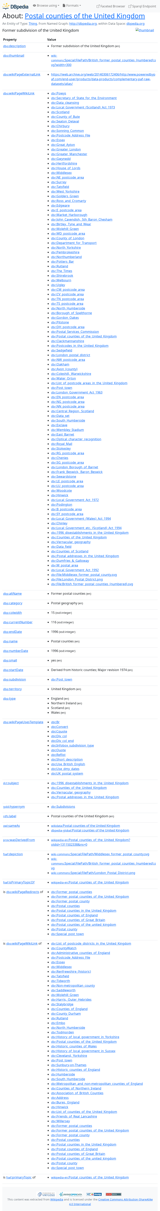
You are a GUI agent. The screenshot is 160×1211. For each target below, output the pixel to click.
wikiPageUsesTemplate (23, 722)
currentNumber (18, 622)
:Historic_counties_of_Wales (74, 1046)
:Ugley (58, 285)
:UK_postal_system (67, 773)
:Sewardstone (63, 476)
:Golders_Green (65, 196)
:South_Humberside (68, 420)
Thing (33, 23)
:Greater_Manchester (69, 154)
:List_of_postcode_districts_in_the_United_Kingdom (91, 943)
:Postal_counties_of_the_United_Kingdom (84, 336)
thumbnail (13, 55)
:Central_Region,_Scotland (72, 411)
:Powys (58, 93)
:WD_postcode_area (68, 233)
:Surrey (58, 182)
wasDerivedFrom (19, 840)
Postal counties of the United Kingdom (85, 15)
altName (12, 593)
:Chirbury (60, 126)
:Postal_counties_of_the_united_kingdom (83, 924)
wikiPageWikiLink (19, 93)
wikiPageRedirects (22, 892)
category (12, 603)
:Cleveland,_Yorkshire (69, 1055)
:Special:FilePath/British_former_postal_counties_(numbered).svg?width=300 (103, 60)
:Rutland (59, 266)
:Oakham (60, 364)
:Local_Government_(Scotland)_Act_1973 (83, 107)
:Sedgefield (61, 350)
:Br (55, 722)
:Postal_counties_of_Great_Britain (78, 920)
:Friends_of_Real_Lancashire (74, 1116)
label (9, 816)
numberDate (15, 651)
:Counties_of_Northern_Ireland (76, 1088)
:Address (60, 1098)
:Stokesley (61, 448)
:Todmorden (62, 1032)
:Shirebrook (62, 275)
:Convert (59, 727)
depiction (13, 854)
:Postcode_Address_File (70, 135)
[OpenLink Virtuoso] (46, 1194)
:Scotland (60, 112)
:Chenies (59, 458)
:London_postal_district (70, 355)
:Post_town (61, 388)
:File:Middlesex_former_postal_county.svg (84, 574)
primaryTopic (19, 1177)
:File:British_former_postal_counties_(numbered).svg (92, 584)
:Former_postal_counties (71, 892)
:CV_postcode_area (67, 294)
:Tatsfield (60, 187)
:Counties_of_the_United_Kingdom (79, 537)
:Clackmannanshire (67, 341)
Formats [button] (72, 5)
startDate (13, 670)
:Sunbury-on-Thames (68, 1065)
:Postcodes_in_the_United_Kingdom (79, 345)
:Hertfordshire (64, 163)
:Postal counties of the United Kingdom (85, 825)
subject (11, 783)
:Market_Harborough (69, 215)
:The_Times (61, 271)
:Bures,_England (65, 1102)
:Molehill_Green (65, 229)
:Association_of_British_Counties (77, 1093)
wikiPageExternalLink (21, 74)
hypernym (14, 806)
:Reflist (58, 755)
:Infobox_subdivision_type (72, 745)
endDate (12, 632)
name (10, 641)
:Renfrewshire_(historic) (71, 971)
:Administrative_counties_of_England (80, 953)
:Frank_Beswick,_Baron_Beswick (77, 472)
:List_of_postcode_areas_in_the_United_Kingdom (89, 383)
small (10, 660)
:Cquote (59, 731)
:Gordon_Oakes (65, 317)
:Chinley (59, 523)
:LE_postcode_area (67, 481)
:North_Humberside (68, 308)
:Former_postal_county (70, 901)
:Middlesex (61, 173)
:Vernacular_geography (71, 542)
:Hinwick (59, 495)
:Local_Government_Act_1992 (75, 570)
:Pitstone (60, 322)
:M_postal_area (64, 565)
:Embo (58, 1023)
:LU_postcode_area (67, 486)
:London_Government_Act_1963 (76, 392)
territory (12, 689)
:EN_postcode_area (67, 397)
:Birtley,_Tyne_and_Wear (71, 224)
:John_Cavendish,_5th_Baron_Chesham (81, 219)
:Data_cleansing (65, 102)
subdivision (14, 679)
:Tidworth (60, 981)
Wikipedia (56, 1199)
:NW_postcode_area (68, 360)
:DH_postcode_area (67, 327)
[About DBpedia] (15, 6)
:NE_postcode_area (67, 177)
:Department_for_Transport (74, 243)
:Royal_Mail (61, 444)
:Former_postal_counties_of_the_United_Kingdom (90, 896)
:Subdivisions (63, 806)
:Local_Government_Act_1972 (75, 500)
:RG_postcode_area (67, 453)
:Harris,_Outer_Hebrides (71, 999)
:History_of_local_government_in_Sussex (83, 1051)
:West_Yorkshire (65, 191)
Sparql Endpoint (144, 6)
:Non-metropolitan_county (73, 985)
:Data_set (60, 416)
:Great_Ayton (63, 145)
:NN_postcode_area (67, 406)
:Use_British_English (68, 764)
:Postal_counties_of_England (74, 915)
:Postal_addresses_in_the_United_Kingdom (85, 556)
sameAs (11, 825)
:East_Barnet (62, 434)
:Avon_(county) (64, 369)
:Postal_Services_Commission (75, 331)
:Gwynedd (61, 159)
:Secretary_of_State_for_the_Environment (84, 98)
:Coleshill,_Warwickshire (71, 374)
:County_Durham (66, 1013)
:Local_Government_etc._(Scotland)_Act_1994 (86, 528)
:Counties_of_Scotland (69, 551)
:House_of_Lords (65, 168)
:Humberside (63, 1074)
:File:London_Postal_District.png (77, 579)
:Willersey (60, 1121)
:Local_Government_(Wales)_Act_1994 (81, 518)
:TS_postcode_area (67, 303)
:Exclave (59, 425)
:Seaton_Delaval (65, 121)
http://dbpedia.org (83, 23)
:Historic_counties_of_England (75, 1069)
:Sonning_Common (67, 131)
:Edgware (60, 205)
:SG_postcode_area (67, 462)
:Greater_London (66, 149)
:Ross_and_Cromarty (68, 201)
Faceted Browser (112, 6)
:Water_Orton (63, 378)
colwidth (12, 612)
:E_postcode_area (66, 210)
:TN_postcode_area (67, 299)
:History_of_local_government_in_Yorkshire (85, 1037)
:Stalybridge (62, 1004)
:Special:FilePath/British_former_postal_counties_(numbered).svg (103, 863)
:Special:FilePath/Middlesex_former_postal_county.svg (100, 854)
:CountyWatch (63, 948)
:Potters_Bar (62, 261)
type (9, 698)
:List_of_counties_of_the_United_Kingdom (84, 1112)
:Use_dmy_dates (65, 769)
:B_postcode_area (66, 509)
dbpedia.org (135, 23)
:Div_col (59, 736)
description (14, 46)
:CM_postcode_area (68, 289)
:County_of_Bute (65, 116)
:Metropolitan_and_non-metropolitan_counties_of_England (97, 1084)
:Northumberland (66, 257)
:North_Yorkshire (66, 247)
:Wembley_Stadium (67, 430)
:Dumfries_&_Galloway (70, 560)
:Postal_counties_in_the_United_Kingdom (83, 910)
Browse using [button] (46, 5)
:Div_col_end (62, 741)
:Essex (58, 140)
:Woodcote (61, 490)
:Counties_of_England (69, 1009)
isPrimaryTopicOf (19, 882)
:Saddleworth (63, 990)
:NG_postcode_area (67, 402)
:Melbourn (61, 280)
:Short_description (67, 759)
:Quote (58, 750)
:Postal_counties (65, 906)
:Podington (61, 504)
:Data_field (61, 546)
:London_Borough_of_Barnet (74, 467)
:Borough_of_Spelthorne (71, 313)
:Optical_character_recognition (76, 439)
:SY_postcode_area (67, 514)
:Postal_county (64, 929)
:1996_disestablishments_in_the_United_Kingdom (90, 532)
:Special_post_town (67, 934)
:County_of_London (67, 238)
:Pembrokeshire (65, 252)
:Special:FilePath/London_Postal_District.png (93, 873)
